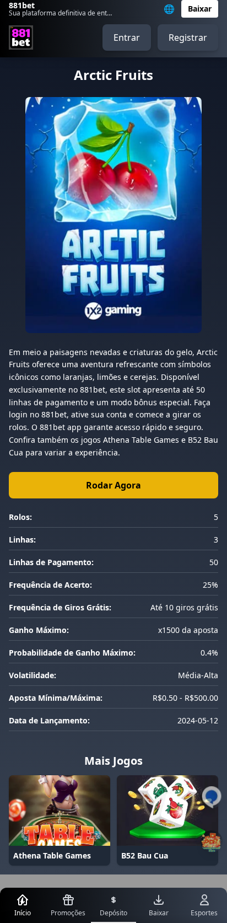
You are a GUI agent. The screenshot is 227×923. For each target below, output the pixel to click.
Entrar (127, 37)
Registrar (188, 37)
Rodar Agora (113, 485)
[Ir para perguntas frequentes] (212, 797)
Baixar (200, 8)
